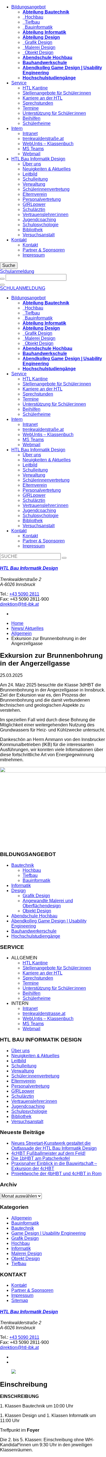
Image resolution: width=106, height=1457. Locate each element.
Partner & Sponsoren (44, 250)
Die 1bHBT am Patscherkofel (40, 1158)
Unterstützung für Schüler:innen (54, 113)
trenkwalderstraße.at (43, 138)
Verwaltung (34, 184)
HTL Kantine (35, 88)
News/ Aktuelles (27, 628)
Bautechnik (22, 865)
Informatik (21, 885)
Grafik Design (37, 42)
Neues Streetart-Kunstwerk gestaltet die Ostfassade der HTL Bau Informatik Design (54, 1146)
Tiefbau (31, 22)
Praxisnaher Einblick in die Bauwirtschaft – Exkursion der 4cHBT (54, 1166)
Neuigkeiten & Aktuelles (47, 169)
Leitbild (30, 174)
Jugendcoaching (39, 219)
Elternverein (35, 194)
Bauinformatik (38, 27)
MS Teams (33, 148)
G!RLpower (34, 204)
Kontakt (19, 239)
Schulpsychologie (41, 224)
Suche (8, 265)
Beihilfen (31, 118)
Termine (31, 108)
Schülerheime (37, 123)
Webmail (31, 153)
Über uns (32, 163)
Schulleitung (35, 179)
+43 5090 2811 (24, 594)
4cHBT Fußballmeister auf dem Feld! (48, 1153)
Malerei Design (39, 47)
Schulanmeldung (17, 271)
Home (17, 623)
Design (18, 890)
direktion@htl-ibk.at (19, 604)
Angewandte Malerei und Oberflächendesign (48, 903)
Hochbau (33, 17)
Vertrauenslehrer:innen (45, 214)
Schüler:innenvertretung (35, 1076)
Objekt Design (38, 52)
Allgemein (21, 633)
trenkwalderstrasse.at (44, 1013)
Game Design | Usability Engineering (48, 1233)
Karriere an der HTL (42, 98)
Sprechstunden (38, 103)
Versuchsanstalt (39, 234)
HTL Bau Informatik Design (38, 158)
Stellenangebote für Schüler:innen (57, 93)
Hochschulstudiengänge (35, 936)
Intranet (30, 133)
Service (19, 82)
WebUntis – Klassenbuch (48, 143)
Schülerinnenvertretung (46, 189)
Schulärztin (34, 209)
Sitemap (19, 1300)
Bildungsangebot (28, 7)
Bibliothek (33, 229)
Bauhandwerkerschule (34, 931)
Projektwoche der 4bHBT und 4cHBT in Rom (56, 1173)
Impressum (34, 255)
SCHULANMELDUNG (22, 288)
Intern (17, 128)
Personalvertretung (42, 199)
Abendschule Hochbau (34, 915)
